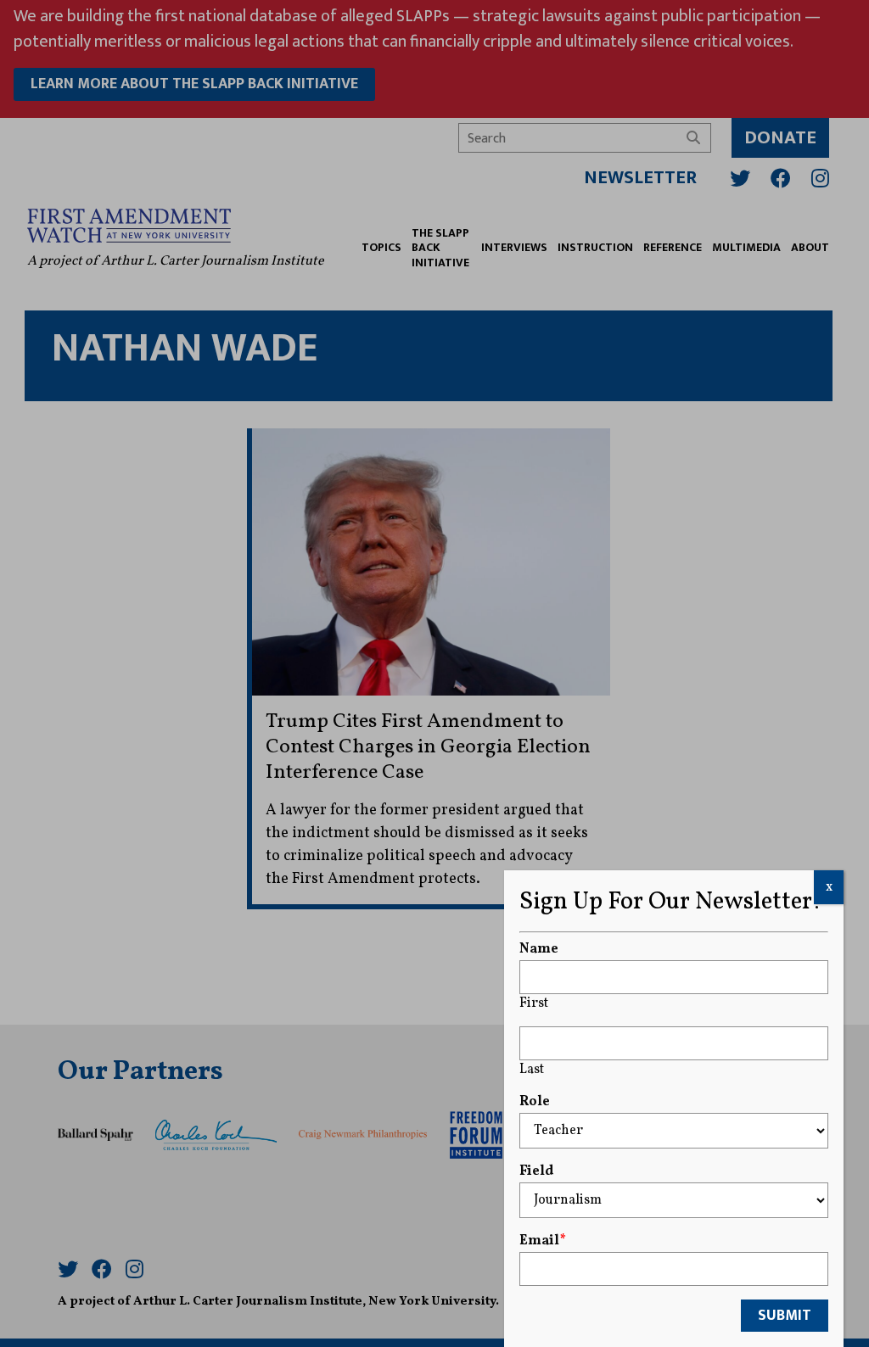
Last (531, 1069)
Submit (784, 1315)
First (533, 1003)
